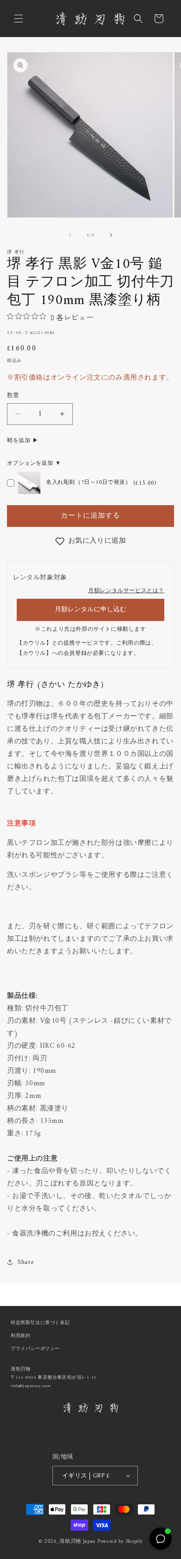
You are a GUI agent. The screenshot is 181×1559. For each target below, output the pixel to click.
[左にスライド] (70, 235)
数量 (13, 395)
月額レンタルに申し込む (90, 609)
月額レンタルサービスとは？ (126, 591)
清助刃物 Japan (77, 1541)
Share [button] (26, 1262)
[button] (18, 18)
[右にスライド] (111, 235)
